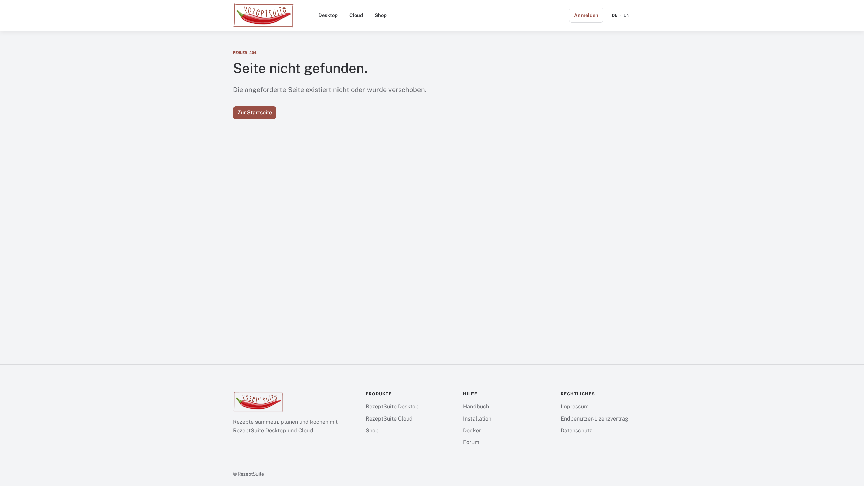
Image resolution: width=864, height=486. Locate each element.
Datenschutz (576, 430)
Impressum (575, 406)
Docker (472, 430)
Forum (471, 442)
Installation (477, 418)
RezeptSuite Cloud (389, 418)
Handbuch (476, 406)
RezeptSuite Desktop (392, 406)
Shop (381, 15)
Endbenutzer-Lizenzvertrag (594, 418)
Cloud (356, 15)
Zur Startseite (254, 112)
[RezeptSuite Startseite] (263, 15)
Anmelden (586, 15)
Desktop (328, 15)
